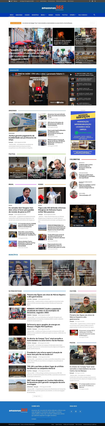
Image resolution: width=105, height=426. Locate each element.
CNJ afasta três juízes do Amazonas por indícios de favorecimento (55, 124)
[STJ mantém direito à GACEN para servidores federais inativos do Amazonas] (13, 226)
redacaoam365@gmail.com (44, 419)
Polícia (57, 15)
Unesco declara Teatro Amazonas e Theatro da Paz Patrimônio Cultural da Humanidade (26, 244)
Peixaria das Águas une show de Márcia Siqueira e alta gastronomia (82, 317)
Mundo (51, 15)
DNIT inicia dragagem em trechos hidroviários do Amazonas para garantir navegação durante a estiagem (46, 382)
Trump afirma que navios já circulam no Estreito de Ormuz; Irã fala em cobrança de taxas (56, 237)
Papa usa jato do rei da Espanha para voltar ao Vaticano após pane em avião (56, 245)
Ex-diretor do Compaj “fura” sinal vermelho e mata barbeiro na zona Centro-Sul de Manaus (48, 23)
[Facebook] (89, 1)
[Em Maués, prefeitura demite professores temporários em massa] (19, 273)
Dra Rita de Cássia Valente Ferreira (85, 182)
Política (65, 15)
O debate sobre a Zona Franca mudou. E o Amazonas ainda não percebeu (86, 167)
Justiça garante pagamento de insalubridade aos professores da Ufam (22, 138)
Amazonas (19, 15)
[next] (94, 23)
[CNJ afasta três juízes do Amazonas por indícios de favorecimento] (42, 125)
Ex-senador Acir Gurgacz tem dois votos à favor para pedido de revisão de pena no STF (21, 210)
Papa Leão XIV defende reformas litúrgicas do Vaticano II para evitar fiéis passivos (52, 210)
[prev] (91, 23)
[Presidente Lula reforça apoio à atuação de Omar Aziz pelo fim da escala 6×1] (63, 55)
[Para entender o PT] (74, 194)
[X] (95, 1)
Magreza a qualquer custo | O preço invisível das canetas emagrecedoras (87, 186)
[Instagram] (92, 1)
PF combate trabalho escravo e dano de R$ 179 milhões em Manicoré (87, 385)
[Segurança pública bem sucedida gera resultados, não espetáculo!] (74, 176)
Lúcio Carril (82, 193)
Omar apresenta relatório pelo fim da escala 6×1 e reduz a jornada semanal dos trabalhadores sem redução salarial (56, 174)
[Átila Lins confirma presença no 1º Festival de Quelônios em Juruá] (85, 273)
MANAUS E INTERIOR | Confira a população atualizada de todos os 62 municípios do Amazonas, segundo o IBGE (44, 311)
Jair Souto (81, 162)
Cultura (29, 299)
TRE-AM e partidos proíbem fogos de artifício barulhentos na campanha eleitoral (18, 175)
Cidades (27, 15)
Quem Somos (43, 1)
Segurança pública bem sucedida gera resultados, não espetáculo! (87, 176)
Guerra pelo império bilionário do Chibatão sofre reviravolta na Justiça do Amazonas (56, 133)
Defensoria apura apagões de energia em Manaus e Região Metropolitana (43, 326)
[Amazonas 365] (52, 8)
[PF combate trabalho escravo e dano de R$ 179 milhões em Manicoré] (74, 386)
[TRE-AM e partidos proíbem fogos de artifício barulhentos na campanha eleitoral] (85, 55)
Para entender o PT (85, 195)
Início (37, 1)
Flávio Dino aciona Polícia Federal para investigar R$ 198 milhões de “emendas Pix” (27, 234)
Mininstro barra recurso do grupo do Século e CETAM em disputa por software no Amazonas (56, 142)
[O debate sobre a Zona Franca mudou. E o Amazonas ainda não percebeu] (74, 166)
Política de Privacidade (61, 1)
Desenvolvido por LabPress (89, 424)
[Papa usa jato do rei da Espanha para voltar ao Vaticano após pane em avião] (42, 246)
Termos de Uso (51, 1)
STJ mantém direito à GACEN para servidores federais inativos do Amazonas (27, 225)
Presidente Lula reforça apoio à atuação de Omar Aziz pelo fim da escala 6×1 (44, 353)
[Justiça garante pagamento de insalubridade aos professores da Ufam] (22, 122)
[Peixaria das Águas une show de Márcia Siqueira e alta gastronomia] (17, 300)
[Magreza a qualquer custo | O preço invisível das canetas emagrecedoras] (74, 185)
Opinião (72, 15)
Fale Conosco (71, 1)
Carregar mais (36, 396)
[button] (94, 15)
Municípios (35, 15)
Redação (11, 142)
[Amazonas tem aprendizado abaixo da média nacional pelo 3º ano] (42, 116)
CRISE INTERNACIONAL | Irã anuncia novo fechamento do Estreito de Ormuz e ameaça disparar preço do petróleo (56, 227)
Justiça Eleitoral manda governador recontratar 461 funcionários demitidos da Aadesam (37, 175)
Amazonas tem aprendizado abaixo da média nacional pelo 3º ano (57, 115)
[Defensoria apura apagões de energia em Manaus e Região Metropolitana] (63, 37)
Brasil (43, 15)
